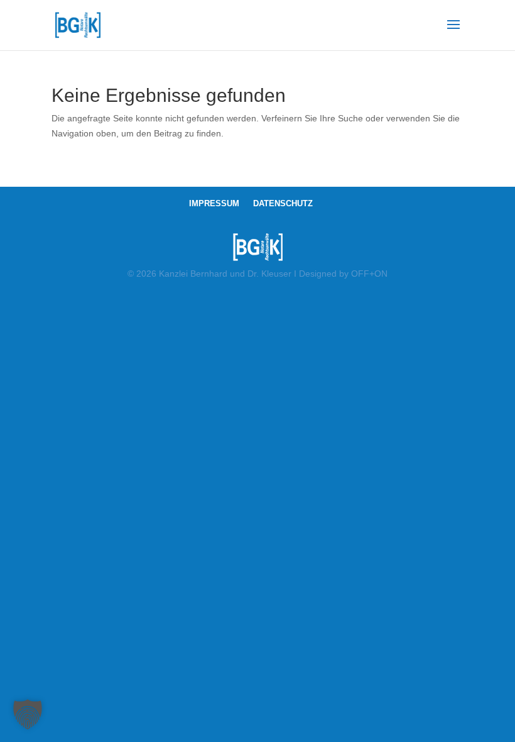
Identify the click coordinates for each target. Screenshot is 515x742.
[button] (27, 714)
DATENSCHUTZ (283, 203)
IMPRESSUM (214, 203)
